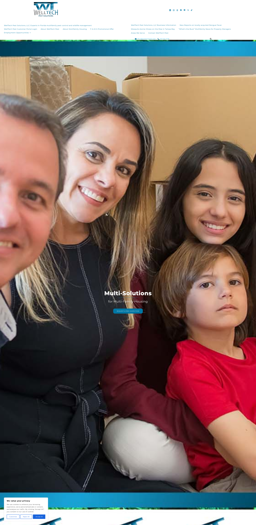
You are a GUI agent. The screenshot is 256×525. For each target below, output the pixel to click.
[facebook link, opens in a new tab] (181, 10)
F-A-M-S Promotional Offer (102, 29)
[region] (26, 509)
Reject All (26, 517)
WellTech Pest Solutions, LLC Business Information (153, 25)
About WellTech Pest (50, 29)
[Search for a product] (211, 39)
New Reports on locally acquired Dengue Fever (201, 25)
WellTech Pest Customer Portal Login (20, 29)
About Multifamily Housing (75, 29)
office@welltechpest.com (146, 39)
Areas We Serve (138, 33)
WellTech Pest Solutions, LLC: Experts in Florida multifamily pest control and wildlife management (48, 25)
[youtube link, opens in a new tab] (184, 10)
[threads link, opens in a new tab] (177, 10)
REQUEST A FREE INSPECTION (128, 311)
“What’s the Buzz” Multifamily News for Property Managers (205, 29)
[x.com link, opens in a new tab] (188, 10)
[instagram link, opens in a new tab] (173, 10)
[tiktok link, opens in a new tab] (191, 10)
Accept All (39, 517)
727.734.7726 (164, 39)
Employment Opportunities (16, 33)
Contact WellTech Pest (158, 33)
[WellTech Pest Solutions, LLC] (45, 10)
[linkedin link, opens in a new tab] (170, 10)
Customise (13, 517)
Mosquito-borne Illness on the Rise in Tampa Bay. (153, 29)
